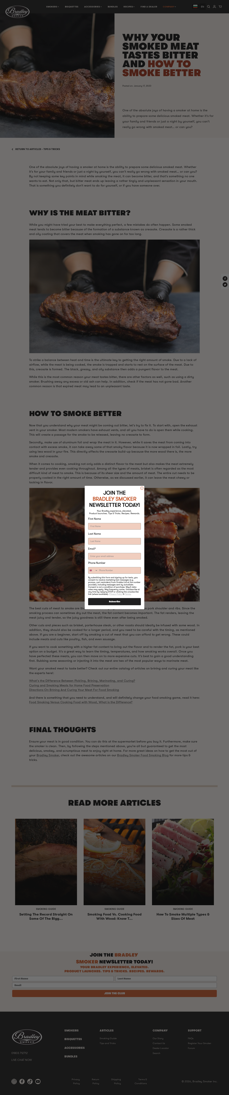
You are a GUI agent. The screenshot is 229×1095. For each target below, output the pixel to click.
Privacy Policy (116, 594)
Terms (128, 594)
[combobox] (93, 570)
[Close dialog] (142, 488)
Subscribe (114, 601)
